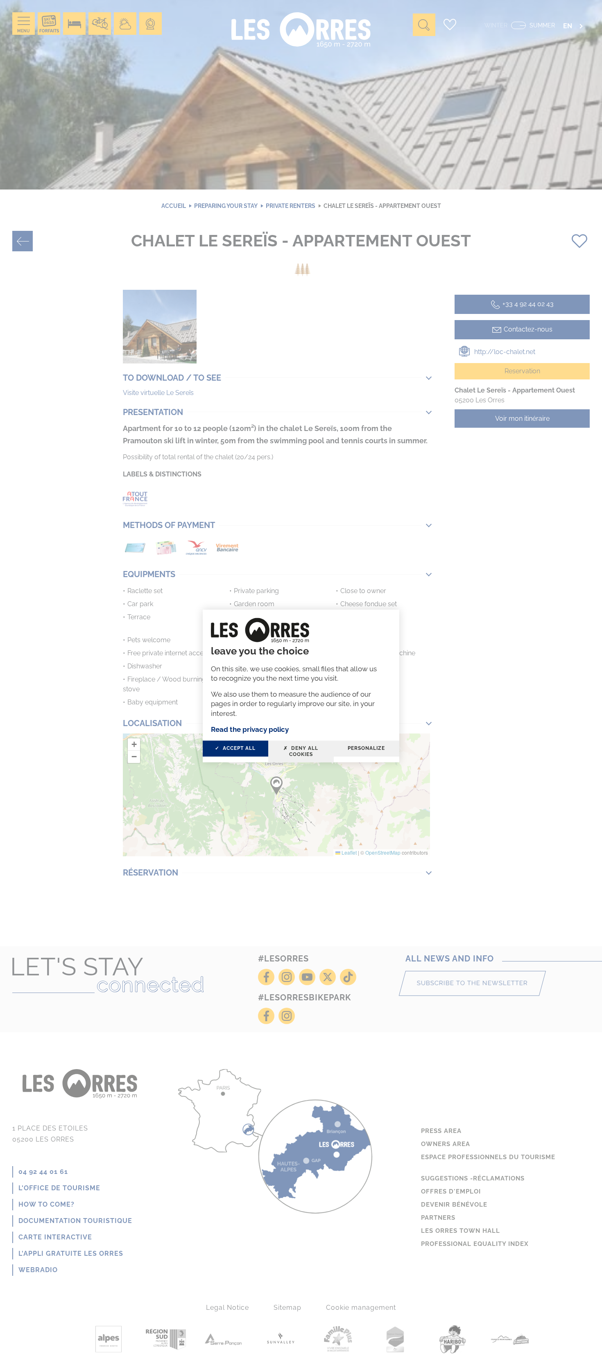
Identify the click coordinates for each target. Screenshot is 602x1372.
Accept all (238, 748)
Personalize (366, 748)
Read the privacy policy (250, 729)
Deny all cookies (304, 751)
